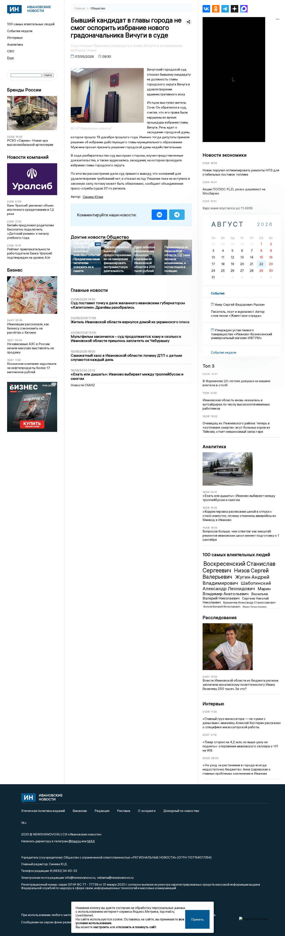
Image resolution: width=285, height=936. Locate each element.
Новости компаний (28, 157)
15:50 (214, 676)
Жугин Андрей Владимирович (236, 580)
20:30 (18, 320)
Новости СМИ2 (83, 385)
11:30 (18, 359)
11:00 (214, 711)
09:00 (214, 758)
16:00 (19, 136)
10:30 (213, 392)
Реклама (123, 811)
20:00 (18, 340)
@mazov (74, 841)
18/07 (10, 340)
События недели (19, 31)
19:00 (214, 416)
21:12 (214, 734)
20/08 (10, 136)
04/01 (206, 676)
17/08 (206, 392)
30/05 (206, 758)
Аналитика (15, 44)
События (217, 293)
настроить (101, 927)
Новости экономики (225, 155)
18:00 (214, 527)
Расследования (220, 617)
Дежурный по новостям (181, 811)
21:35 (18, 201)
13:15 (18, 245)
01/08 (206, 711)
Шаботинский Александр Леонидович (237, 585)
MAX (91, 841)
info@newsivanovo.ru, (80, 877)
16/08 (206, 416)
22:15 (214, 492)
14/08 (206, 527)
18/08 (206, 492)
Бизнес (15, 270)
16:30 (214, 507)
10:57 (214, 373)
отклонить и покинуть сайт (136, 927)
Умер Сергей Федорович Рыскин (239, 304)
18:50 (214, 163)
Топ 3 (208, 366)
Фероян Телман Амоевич (255, 606)
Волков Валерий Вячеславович (222, 606)
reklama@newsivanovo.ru (115, 877)
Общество (98, 8)
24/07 (10, 320)
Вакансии (80, 811)
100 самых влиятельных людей (30, 24)
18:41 (214, 182)
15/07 (10, 359)
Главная (80, 8)
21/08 (10, 201)
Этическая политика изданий (43, 811)
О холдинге (147, 811)
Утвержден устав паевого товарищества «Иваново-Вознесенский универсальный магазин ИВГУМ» (241, 334)
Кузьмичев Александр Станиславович (249, 602)
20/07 (206, 734)
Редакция (102, 811)
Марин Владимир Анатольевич (237, 591)
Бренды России (24, 89)
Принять (197, 919)
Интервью (15, 37)
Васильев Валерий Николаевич (235, 596)
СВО (10, 51)
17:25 (18, 221)
